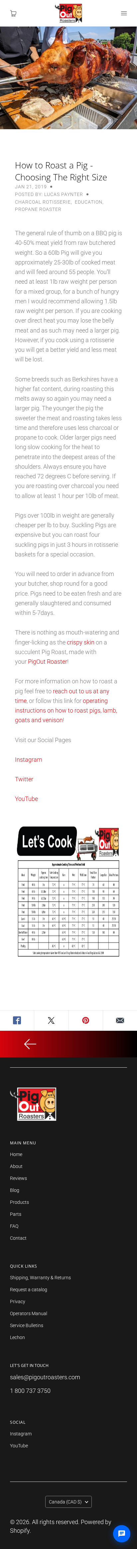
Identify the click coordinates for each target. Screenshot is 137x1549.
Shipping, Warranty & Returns (40, 1277)
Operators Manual (28, 1313)
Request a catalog (28, 1289)
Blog (14, 1190)
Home (16, 1154)
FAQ (14, 1226)
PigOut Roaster (47, 661)
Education (88, 202)
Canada (65, 1501)
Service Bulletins (26, 1325)
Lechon (17, 1337)
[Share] (17, 1020)
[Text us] (121, 1533)
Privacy (17, 1301)
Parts (15, 1214)
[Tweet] (51, 1020)
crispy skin (80, 642)
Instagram (28, 759)
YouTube (26, 798)
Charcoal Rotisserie (43, 202)
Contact (18, 1238)
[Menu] (124, 13)
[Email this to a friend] (120, 1020)
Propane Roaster (38, 209)
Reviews (18, 1178)
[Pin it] (86, 1020)
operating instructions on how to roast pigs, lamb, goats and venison (66, 710)
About (16, 1166)
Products (19, 1202)
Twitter (24, 779)
